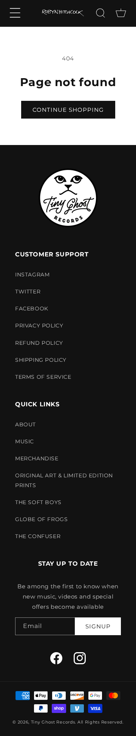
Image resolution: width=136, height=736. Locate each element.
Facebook (31, 308)
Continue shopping (68, 109)
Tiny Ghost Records (53, 722)
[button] (15, 13)
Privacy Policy (39, 325)
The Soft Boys (38, 502)
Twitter (27, 291)
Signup (98, 626)
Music (24, 441)
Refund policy (39, 342)
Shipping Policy (40, 359)
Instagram (32, 274)
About (25, 424)
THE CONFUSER (37, 536)
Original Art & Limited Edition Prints (64, 480)
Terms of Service (43, 376)
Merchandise (37, 458)
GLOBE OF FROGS (41, 519)
